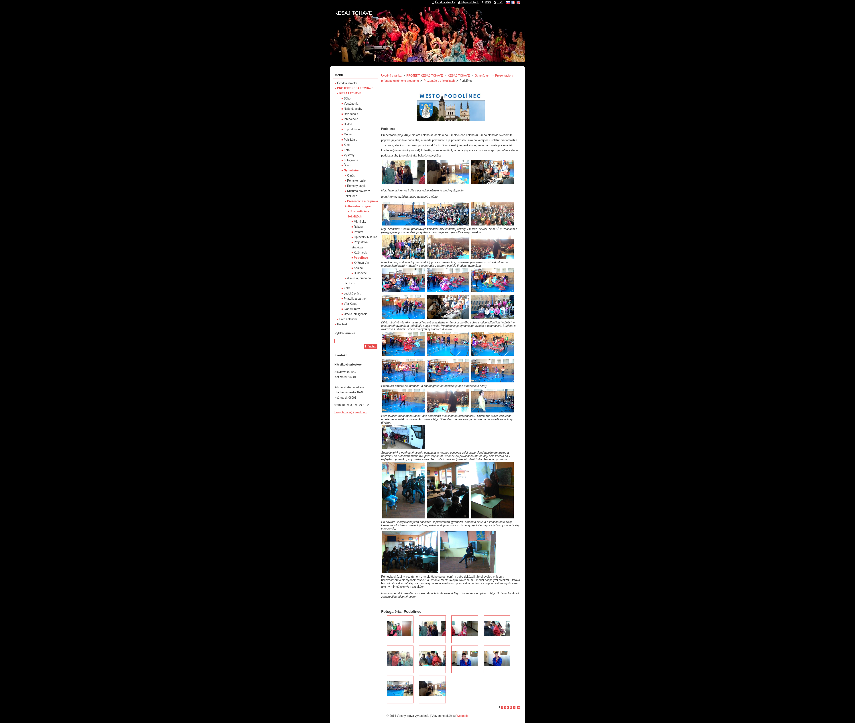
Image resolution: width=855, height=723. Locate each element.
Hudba (348, 124)
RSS (488, 2)
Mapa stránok (470, 2)
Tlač (500, 2)
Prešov (358, 232)
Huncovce (360, 273)
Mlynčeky (360, 221)
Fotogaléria (351, 160)
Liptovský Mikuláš (365, 237)
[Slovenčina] (508, 2)
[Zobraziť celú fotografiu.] (400, 629)
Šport (347, 165)
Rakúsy (359, 226)
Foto (347, 150)
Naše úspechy (353, 108)
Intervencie (351, 119)
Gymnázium (482, 75)
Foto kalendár (348, 319)
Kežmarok (360, 252)
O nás (351, 175)
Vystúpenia (351, 103)
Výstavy (349, 155)
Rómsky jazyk (356, 185)
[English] (518, 2)
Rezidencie (351, 114)
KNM (347, 288)
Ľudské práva (352, 293)
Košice (358, 268)
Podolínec (361, 257)
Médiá (348, 134)
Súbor (347, 98)
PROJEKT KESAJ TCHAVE (424, 75)
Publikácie (350, 139)
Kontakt (342, 324)
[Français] (513, 2)
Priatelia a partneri (355, 298)
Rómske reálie (356, 180)
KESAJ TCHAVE (459, 75)
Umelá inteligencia (355, 314)
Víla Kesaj (350, 303)
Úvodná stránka (391, 75)
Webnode (462, 715)
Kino (347, 144)
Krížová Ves (362, 262)
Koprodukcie (352, 129)
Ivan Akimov (352, 309)
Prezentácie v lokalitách (439, 80)
